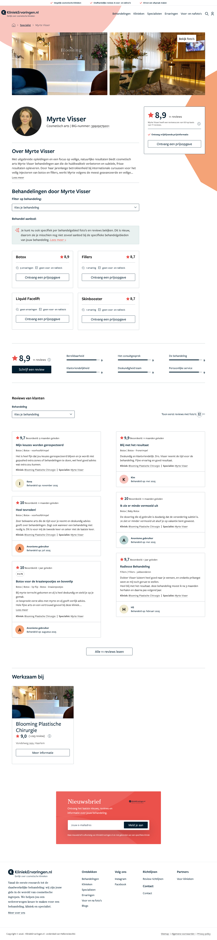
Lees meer (18, 177)
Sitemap (165, 933)
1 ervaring (91, 267)
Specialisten (154, 13)
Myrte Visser (77, 469)
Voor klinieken (185, 879)
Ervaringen (171, 13)
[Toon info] (199, 124)
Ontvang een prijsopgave (174, 144)
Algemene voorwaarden (183, 933)
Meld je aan (136, 825)
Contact (147, 893)
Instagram (120, 879)
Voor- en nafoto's (191, 13)
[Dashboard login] (212, 13)
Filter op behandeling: (27, 199)
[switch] (183, 414)
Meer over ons (16, 912)
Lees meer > (58, 240)
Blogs (85, 905)
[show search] (207, 14)
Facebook (120, 884)
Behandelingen (121, 13)
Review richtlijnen (153, 879)
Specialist (25, 25)
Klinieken (138, 13)
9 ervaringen (26, 267)
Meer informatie (42, 753)
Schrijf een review (31, 369)
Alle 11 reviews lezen (109, 651)
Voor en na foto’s (92, 900)
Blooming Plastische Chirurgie (40, 469)
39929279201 (100, 126)
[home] (19, 13)
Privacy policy (204, 933)
